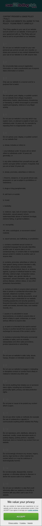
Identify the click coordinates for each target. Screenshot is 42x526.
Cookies (23, 523)
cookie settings (33, 510)
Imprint (30, 523)
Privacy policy (13, 523)
